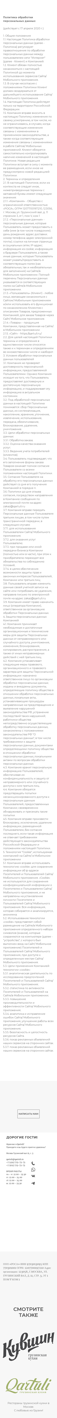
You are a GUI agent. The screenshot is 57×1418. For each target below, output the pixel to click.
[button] (28, 1114)
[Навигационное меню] (52, 4)
